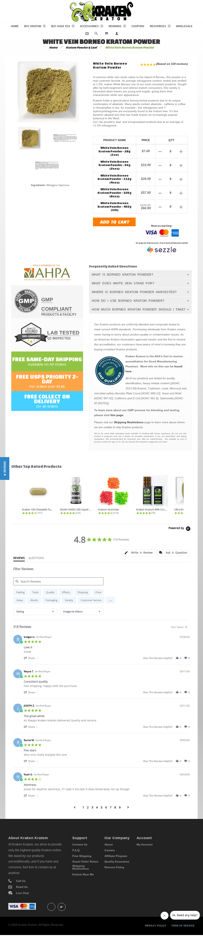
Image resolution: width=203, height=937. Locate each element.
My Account (145, 844)
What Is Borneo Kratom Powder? (122, 274)
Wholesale (184, 26)
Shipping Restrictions (129, 422)
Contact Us (79, 844)
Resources (158, 26)
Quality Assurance (116, 861)
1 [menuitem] (83, 807)
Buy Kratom (33, 26)
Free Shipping (81, 856)
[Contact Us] (87, 34)
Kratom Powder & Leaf (81, 47)
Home (15, 26)
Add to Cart (114, 221)
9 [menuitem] (120, 807)
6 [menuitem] (106, 807)
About (108, 844)
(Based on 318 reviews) (172, 63)
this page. (117, 415)
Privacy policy (156, 925)
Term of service (183, 925)
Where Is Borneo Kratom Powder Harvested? (134, 292)
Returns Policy (114, 867)
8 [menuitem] (115, 807)
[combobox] (35, 611)
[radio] (20, 592)
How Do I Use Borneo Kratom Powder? (128, 300)
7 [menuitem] (110, 807)
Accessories (90, 26)
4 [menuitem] (97, 807)
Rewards (115, 26)
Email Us (22, 886)
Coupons (137, 26)
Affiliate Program (115, 856)
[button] (110, 600)
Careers (109, 850)
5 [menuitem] (101, 807)
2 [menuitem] (88, 807)
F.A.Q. (76, 850)
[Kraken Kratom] (101, 3)
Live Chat (22, 893)
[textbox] (189, 628)
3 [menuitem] (92, 807)
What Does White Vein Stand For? (123, 283)
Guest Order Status (85, 861)
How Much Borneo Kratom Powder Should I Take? (138, 309)
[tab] (138, 552)
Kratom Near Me (83, 874)
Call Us (21, 881)
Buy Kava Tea (61, 26)
